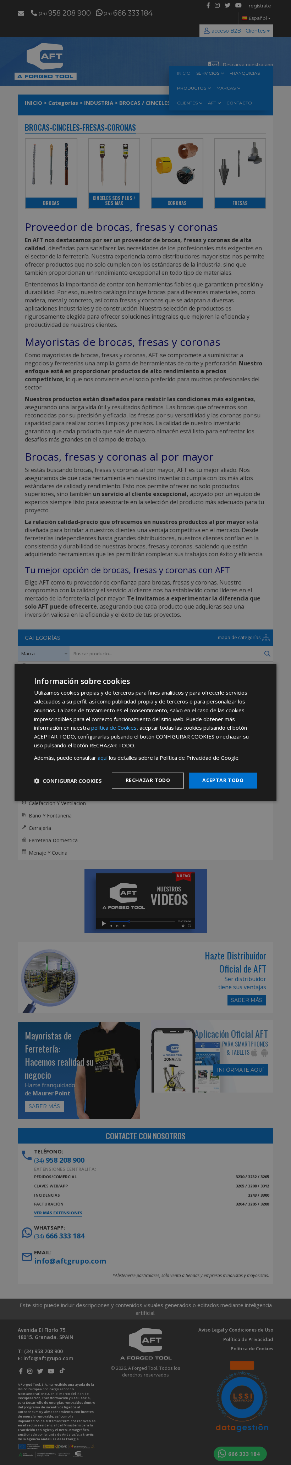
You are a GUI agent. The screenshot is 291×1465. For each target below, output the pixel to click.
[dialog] (145, 732)
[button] (68, 781)
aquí (103, 757)
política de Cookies (114, 727)
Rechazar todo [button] (148, 780)
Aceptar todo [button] (222, 780)
